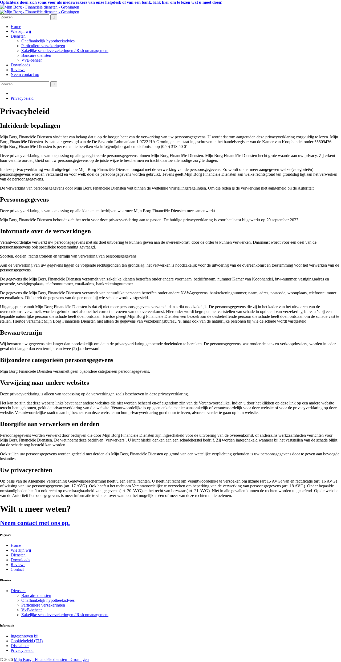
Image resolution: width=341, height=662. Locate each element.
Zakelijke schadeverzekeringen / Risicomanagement (64, 50)
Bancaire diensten (36, 55)
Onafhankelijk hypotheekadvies (48, 41)
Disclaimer (20, 645)
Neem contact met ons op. (35, 522)
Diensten (18, 36)
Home (16, 26)
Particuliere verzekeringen (43, 45)
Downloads (20, 65)
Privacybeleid (22, 98)
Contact (17, 569)
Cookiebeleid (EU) (27, 641)
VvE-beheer (31, 60)
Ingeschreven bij (24, 636)
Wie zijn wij (21, 31)
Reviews (18, 69)
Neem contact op (25, 74)
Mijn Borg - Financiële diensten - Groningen (51, 659)
